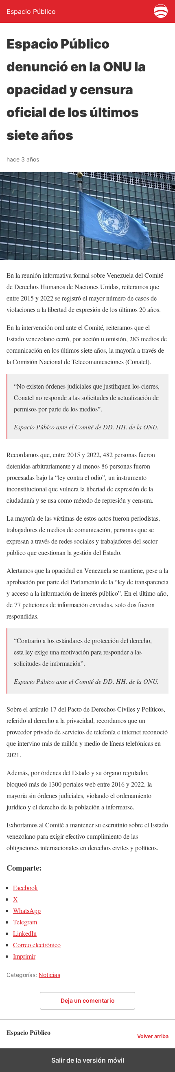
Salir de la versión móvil (87, 1060)
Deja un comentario (88, 1000)
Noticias (49, 974)
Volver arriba (152, 1036)
